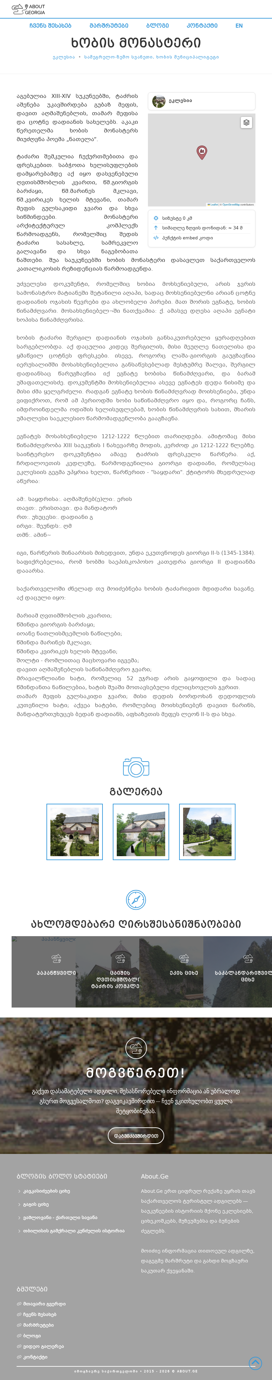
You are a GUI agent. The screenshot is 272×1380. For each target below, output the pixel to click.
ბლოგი (157, 26)
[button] (201, 152)
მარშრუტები (109, 26)
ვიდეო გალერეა (43, 1346)
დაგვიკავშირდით (136, 1136)
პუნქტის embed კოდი (187, 238)
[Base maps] (246, 122)
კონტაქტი (202, 26)
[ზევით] (255, 1363)
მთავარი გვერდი (44, 1304)
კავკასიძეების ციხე (46, 1191)
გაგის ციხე (36, 1204)
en (239, 26)
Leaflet (214, 204)
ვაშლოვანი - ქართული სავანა (60, 1218)
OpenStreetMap (231, 204)
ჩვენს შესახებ (51, 26)
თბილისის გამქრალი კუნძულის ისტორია (74, 1231)
